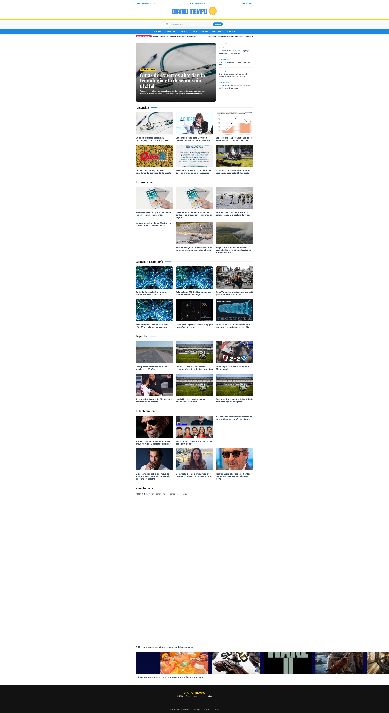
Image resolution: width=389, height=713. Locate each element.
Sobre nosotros (175, 709)
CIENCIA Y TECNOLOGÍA (200, 31)
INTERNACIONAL (170, 31)
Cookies (216, 709)
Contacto (186, 709)
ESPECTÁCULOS (217, 31)
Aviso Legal (196, 709)
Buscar (218, 24)
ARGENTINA (157, 31)
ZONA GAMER (231, 31)
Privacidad (207, 709)
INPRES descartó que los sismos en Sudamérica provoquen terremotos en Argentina (216, 36)
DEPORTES (184, 31)
